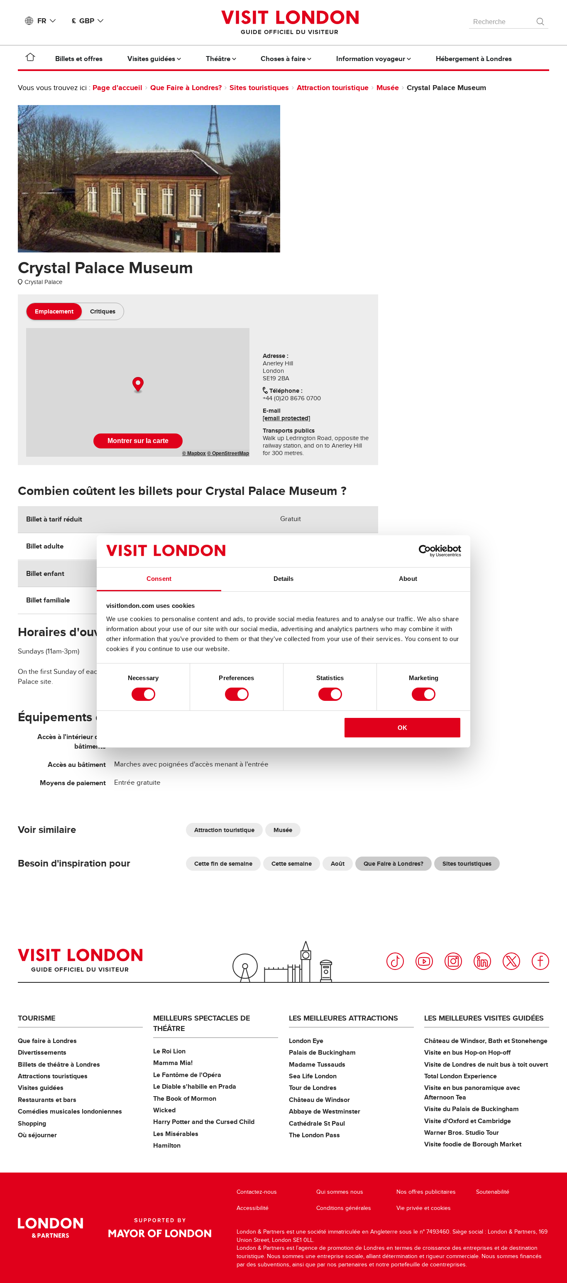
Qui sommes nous (339, 1192)
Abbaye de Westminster (324, 1111)
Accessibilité (253, 1208)
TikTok (395, 961)
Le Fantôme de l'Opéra (187, 1075)
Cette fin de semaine (223, 863)
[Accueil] (30, 58)
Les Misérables (175, 1134)
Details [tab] (284, 578)
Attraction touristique (333, 87)
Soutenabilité (492, 1192)
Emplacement (54, 311)
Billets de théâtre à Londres (59, 1064)
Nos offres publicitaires (426, 1192)
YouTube (424, 961)
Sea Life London (313, 1076)
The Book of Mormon (184, 1098)
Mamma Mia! (173, 1063)
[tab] (54, 311)
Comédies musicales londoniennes (70, 1111)
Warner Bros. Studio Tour (461, 1132)
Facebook (540, 961)
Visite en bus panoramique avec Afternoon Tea (472, 1092)
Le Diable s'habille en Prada (194, 1086)
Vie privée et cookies (423, 1208)
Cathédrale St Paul (317, 1123)
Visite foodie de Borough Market (472, 1144)
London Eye (306, 1040)
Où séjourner (37, 1135)
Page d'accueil (117, 87)
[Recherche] (540, 19)
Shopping (32, 1123)
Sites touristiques (259, 87)
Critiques (102, 311)
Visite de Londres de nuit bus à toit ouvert (486, 1064)
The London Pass (314, 1135)
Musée (387, 87)
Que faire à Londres (47, 1040)
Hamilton (167, 1145)
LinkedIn (482, 961)
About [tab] (408, 578)
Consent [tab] (159, 578)
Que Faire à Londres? (186, 87)
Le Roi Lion (169, 1051)
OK (402, 727)
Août (338, 863)
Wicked (164, 1110)
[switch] (237, 694)
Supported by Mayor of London (160, 1228)
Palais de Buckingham (322, 1052)
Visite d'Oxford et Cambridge (467, 1121)
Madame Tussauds (317, 1064)
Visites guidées (41, 1087)
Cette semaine (291, 863)
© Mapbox (194, 453)
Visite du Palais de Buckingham (471, 1109)
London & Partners (50, 1228)
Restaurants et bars (47, 1099)
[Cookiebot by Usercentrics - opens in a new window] (425, 551)
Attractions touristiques (53, 1076)
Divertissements (42, 1052)
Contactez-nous (257, 1192)
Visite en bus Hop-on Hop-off (467, 1052)
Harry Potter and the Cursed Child (203, 1121)
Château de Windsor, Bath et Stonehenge (485, 1040)
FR (41, 20)
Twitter (511, 961)
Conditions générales (343, 1208)
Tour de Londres (313, 1087)
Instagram (453, 961)
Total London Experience (460, 1076)
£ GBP (83, 20)
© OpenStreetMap (228, 453)
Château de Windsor (319, 1099)
